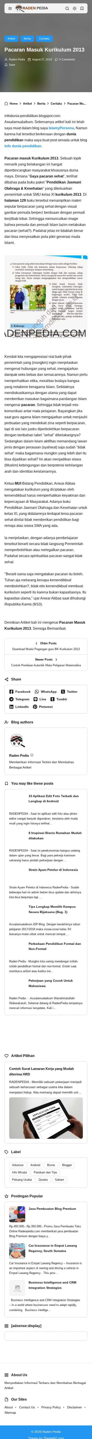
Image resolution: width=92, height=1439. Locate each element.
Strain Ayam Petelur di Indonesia (53, 870)
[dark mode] (75, 8)
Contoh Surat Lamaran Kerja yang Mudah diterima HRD (41, 1071)
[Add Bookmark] (9, 64)
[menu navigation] (10, 8)
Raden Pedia (17, 59)
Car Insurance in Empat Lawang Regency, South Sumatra (53, 1248)
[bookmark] (82, 8)
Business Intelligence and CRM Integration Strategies (52, 1285)
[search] (67, 8)
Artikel (11, 38)
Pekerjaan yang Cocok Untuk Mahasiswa (51, 983)
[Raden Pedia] (31, 8)
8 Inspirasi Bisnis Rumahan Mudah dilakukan (55, 835)
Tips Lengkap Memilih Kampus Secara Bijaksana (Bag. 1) (52, 909)
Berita (27, 38)
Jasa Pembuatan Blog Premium (52, 1208)
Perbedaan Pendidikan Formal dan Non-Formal (55, 946)
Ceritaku (44, 38)
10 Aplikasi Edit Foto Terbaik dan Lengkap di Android (54, 798)
